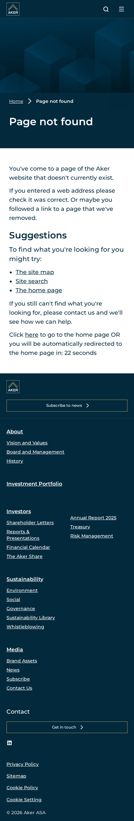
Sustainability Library (31, 618)
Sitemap (16, 776)
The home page (39, 290)
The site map (35, 272)
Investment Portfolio (34, 484)
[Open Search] (106, 9)
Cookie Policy (22, 788)
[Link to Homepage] (13, 9)
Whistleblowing (25, 627)
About (15, 432)
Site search (32, 281)
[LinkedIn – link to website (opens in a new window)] (9, 743)
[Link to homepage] (13, 386)
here (31, 334)
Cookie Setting (24, 800)
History (15, 461)
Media (15, 649)
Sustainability (25, 579)
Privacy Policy (23, 764)
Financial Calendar (28, 547)
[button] (67, 405)
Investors (19, 511)
